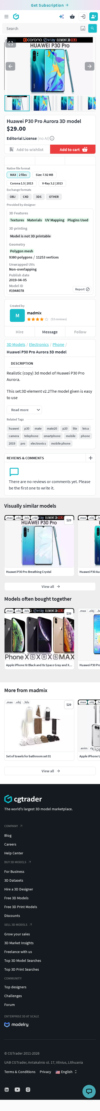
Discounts (12, 915)
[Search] (92, 28)
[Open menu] (6, 16)
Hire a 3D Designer (18, 889)
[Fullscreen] (10, 43)
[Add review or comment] (90, 458)
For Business (14, 871)
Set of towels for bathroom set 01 (28, 756)
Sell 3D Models (15, 925)
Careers (10, 844)
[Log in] (83, 16)
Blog (7, 835)
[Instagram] (29, 1090)
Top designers (15, 987)
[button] (83, 28)
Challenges (13, 995)
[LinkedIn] (7, 1089)
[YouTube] (18, 1089)
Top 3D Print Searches (21, 969)
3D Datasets (13, 880)
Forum (9, 1004)
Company (11, 826)
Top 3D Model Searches (22, 960)
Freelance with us (18, 951)
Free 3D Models (16, 898)
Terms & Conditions (19, 1071)
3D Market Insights (19, 942)
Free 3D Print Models (20, 906)
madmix (34, 312)
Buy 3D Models (15, 862)
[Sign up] (93, 16)
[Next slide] (89, 66)
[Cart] (72, 16)
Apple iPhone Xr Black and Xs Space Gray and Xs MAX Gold (45, 665)
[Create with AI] (61, 16)
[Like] (20, 160)
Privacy (45, 1071)
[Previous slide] (10, 66)
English (64, 1072)
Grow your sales (17, 934)
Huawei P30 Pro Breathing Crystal (28, 572)
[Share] (80, 160)
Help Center (13, 853)
